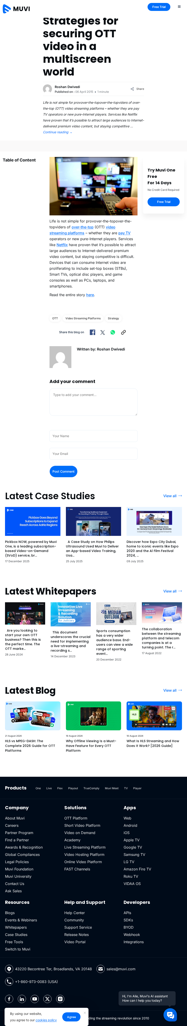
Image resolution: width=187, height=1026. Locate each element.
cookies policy (46, 1020)
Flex (60, 788)
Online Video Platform (83, 862)
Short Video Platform (82, 825)
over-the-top (83, 227)
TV (126, 788)
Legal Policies (17, 862)
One (38, 788)
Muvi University (18, 876)
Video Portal (75, 942)
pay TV (124, 233)
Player (137, 788)
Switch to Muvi (17, 949)
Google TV (133, 847)
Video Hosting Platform (84, 854)
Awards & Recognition (24, 847)
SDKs (128, 920)
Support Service (78, 927)
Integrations (134, 942)
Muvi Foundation (19, 869)
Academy (72, 840)
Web (127, 818)
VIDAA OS (132, 883)
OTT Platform (75, 818)
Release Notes (76, 934)
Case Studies (16, 934)
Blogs (10, 912)
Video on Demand (79, 832)
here (90, 294)
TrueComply (91, 788)
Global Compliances (22, 854)
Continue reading (58, 132)
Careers (11, 825)
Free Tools (14, 942)
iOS (127, 832)
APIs (127, 912)
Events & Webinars (21, 920)
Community (74, 920)
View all (170, 496)
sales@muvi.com (120, 969)
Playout (73, 788)
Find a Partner (17, 840)
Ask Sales (13, 891)
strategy (113, 318)
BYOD (129, 927)
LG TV (129, 862)
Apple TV (132, 840)
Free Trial (159, 7)
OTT (55, 318)
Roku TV (131, 876)
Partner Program (19, 832)
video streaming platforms (83, 318)
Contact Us (14, 883)
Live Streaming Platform (85, 847)
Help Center (74, 912)
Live (49, 788)
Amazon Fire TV (137, 869)
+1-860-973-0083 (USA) (36, 981)
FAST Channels (77, 869)
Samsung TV (134, 854)
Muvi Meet (112, 788)
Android (130, 825)
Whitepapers (16, 927)
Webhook (132, 934)
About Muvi (15, 818)
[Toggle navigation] (179, 6)
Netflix (62, 244)
